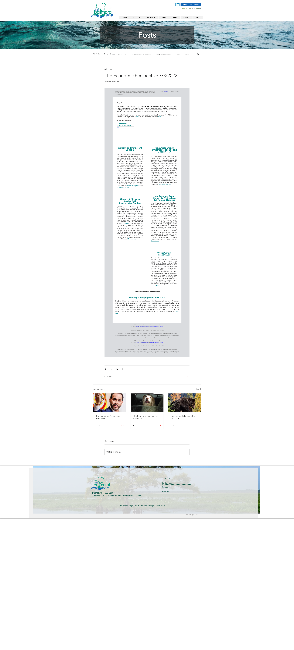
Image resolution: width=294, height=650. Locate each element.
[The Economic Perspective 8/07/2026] (184, 402)
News (178, 54)
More (187, 54)
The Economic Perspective (141, 54)
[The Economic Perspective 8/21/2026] (109, 402)
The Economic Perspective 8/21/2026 (108, 417)
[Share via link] (122, 369)
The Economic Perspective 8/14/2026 (145, 417)
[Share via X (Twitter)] (111, 369)
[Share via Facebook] (106, 369)
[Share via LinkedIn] (117, 369)
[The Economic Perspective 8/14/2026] (147, 402)
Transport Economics (163, 54)
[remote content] (147, 222)
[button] (198, 54)
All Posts (96, 54)
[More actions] (188, 69)
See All (198, 389)
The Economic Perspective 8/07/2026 (182, 417)
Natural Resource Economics (115, 54)
